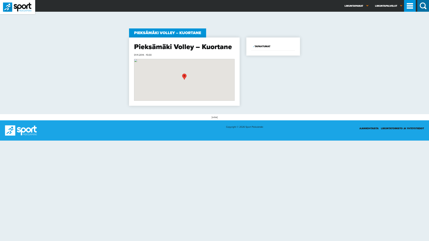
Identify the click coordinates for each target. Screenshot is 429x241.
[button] (184, 77)
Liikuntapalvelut (386, 6)
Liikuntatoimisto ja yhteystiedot (402, 128)
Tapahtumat (262, 46)
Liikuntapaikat (354, 6)
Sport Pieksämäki (9, 15)
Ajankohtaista (369, 128)
